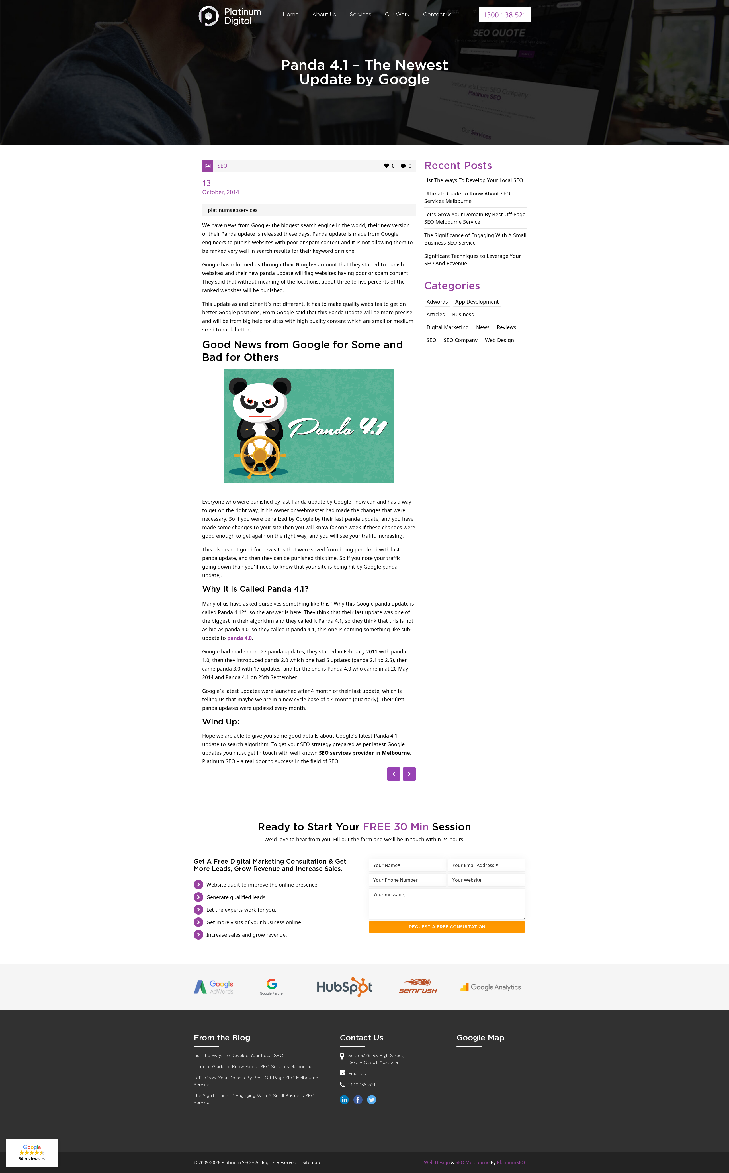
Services (360, 14)
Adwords (437, 301)
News (483, 327)
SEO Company (461, 340)
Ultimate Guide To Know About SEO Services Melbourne (253, 1067)
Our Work (397, 14)
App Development (477, 301)
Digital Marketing (448, 327)
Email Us (357, 1074)
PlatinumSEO (511, 1162)
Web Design (499, 340)
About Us (324, 14)
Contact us (437, 14)
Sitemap (311, 1162)
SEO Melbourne (473, 1162)
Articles (436, 314)
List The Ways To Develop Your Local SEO (473, 180)
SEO (222, 165)
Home (291, 14)
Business (463, 314)
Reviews (506, 327)
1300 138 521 (505, 14)
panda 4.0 (239, 637)
